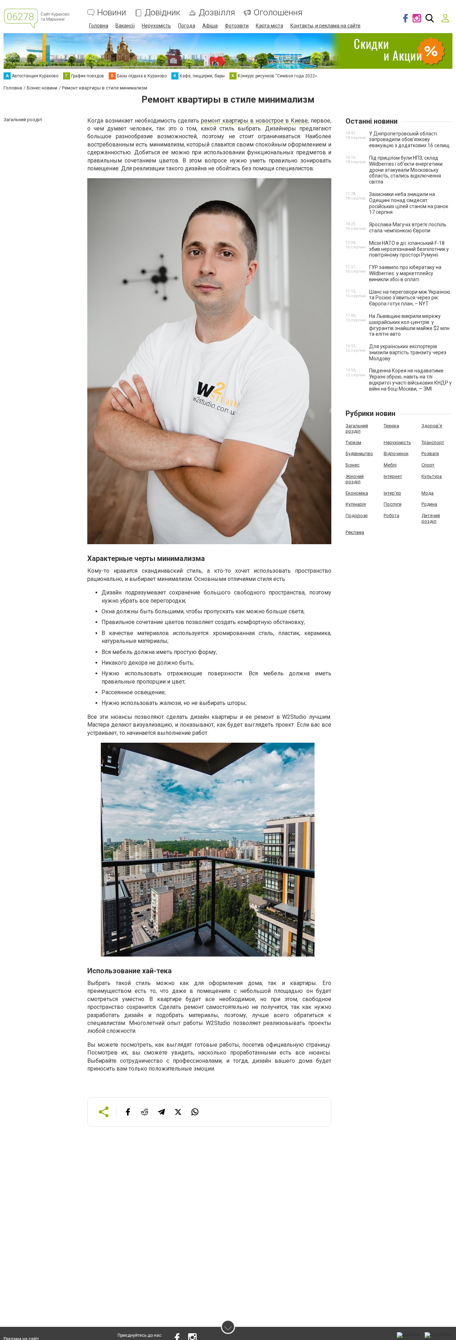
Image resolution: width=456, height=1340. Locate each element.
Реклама (355, 532)
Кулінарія (356, 504)
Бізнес (352, 465)
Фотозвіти (237, 26)
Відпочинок (396, 453)
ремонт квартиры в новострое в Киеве (254, 120)
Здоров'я (431, 425)
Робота (391, 515)
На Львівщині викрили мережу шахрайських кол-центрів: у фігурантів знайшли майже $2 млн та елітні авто (409, 325)
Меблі (390, 465)
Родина (429, 504)
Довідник (162, 12)
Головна (98, 26)
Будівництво (359, 453)
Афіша (210, 26)
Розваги (430, 453)
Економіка (357, 493)
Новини (111, 12)
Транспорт (432, 442)
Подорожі (357, 515)
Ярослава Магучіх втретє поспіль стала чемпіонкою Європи (407, 227)
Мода (427, 493)
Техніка (391, 425)
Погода (186, 26)
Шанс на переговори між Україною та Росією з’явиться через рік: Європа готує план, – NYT (409, 298)
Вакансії (125, 26)
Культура (431, 476)
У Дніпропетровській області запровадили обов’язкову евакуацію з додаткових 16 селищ (409, 140)
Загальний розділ (357, 428)
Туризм (353, 442)
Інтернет (393, 476)
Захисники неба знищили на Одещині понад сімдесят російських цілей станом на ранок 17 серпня (408, 203)
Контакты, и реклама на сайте (325, 26)
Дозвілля (217, 12)
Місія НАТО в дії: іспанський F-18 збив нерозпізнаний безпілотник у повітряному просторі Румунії (409, 249)
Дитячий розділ (430, 518)
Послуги (392, 504)
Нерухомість (156, 26)
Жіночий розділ (355, 479)
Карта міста (269, 26)
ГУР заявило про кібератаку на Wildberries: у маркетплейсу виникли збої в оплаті (405, 273)
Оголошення (278, 12)
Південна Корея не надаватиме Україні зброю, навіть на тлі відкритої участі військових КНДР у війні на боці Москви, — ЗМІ (410, 379)
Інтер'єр (392, 493)
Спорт (428, 465)
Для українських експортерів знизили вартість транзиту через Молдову (407, 352)
